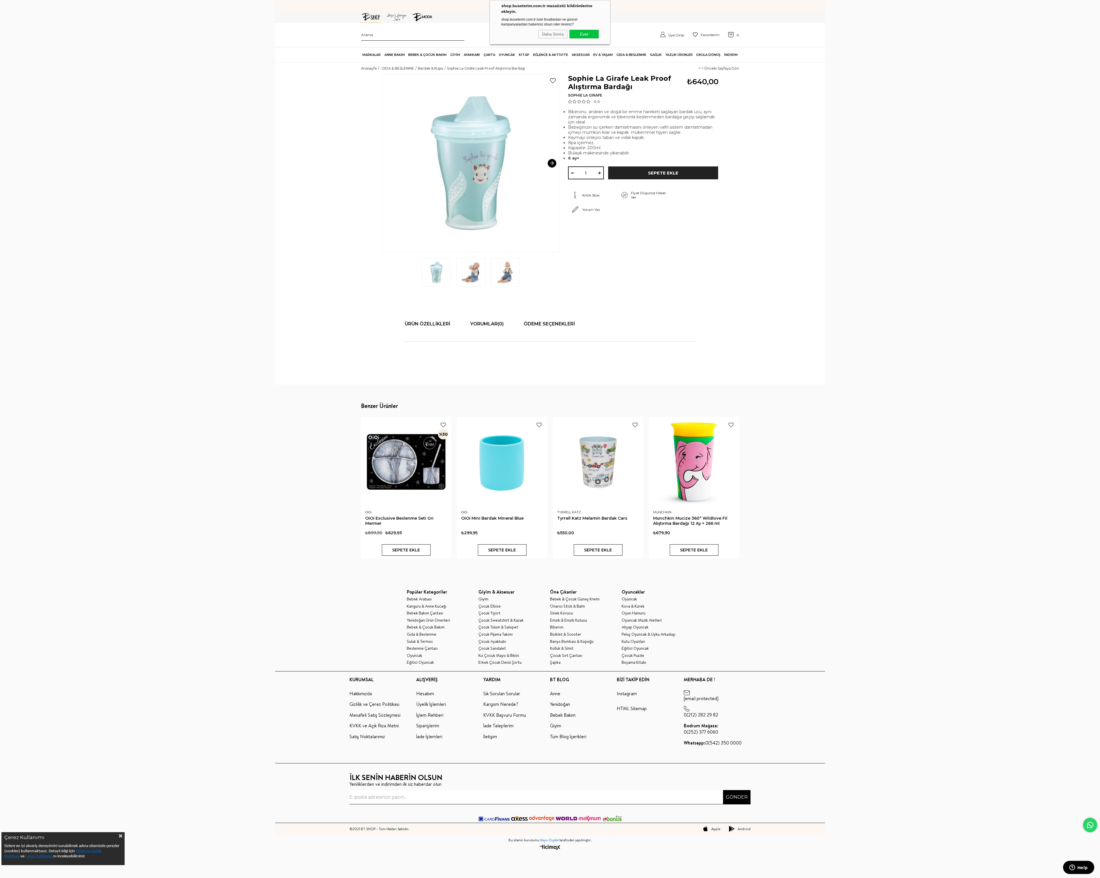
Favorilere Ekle (443, 425)
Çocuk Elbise (489, 606)
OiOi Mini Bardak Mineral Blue (492, 518)
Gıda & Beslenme (421, 634)
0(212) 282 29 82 (701, 715)
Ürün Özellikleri (427, 324)
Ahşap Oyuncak (635, 627)
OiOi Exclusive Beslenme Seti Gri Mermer (399, 521)
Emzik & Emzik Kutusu (568, 620)
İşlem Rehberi (429, 715)
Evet (584, 34)
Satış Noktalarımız (367, 736)
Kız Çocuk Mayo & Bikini (498, 655)
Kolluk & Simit (561, 648)
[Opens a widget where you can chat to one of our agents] (1078, 868)
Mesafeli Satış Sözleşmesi (374, 715)
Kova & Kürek (633, 606)
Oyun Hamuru (633, 613)
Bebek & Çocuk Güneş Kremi (575, 599)
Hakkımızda (360, 693)
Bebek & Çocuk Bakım (426, 627)
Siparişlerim (427, 725)
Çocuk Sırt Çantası (566, 655)
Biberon (556, 627)
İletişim (490, 736)
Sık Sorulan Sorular (501, 693)
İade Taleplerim (498, 725)
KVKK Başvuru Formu (504, 715)
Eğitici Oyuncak (420, 662)
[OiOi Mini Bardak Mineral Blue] (502, 462)
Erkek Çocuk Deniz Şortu (500, 662)
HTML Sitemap (632, 708)
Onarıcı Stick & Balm (567, 606)
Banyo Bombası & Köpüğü (572, 641)
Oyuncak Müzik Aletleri (642, 620)
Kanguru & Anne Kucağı (426, 606)
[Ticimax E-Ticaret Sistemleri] (550, 848)
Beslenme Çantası (422, 648)
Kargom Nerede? (500, 704)
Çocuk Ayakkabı (492, 641)
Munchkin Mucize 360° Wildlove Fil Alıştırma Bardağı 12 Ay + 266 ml (690, 521)
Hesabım (425, 693)
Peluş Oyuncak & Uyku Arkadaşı (648, 634)
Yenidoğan (560, 704)
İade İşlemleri (429, 736)
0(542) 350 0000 (713, 743)
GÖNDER (737, 797)
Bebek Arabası (419, 599)
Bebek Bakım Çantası (425, 613)
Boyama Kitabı (634, 662)
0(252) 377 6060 (701, 728)
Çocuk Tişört (489, 613)
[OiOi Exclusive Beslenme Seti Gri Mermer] (406, 462)
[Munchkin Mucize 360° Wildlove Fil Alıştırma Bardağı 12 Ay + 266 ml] (694, 462)
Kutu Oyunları (633, 641)
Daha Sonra (553, 34)
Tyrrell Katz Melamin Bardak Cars (592, 518)
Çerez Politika (36, 856)
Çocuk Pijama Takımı (495, 634)
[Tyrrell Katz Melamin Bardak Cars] (598, 462)
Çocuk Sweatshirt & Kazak (501, 620)
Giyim (483, 599)
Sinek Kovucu (561, 613)
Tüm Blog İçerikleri (568, 736)
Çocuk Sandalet (492, 648)
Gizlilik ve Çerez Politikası (374, 704)
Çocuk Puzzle (633, 655)
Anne (555, 693)
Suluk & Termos (420, 641)
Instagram (627, 693)
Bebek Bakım (562, 715)
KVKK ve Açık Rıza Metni (374, 725)
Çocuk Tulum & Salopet (498, 627)
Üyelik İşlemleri (431, 704)
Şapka (555, 662)
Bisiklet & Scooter (565, 634)
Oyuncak (414, 655)
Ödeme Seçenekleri (549, 324)
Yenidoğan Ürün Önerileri (428, 620)
